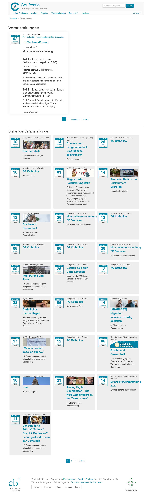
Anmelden (136, 13)
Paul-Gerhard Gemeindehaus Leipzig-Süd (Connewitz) (43, 37)
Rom (25, 387)
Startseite (13, 18)
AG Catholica (118, 141)
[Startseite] (16, 6)
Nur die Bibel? (31, 151)
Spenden (68, 487)
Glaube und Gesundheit (30, 226)
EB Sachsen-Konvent (36, 42)
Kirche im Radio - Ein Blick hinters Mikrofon (123, 182)
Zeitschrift (73, 13)
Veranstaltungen (58, 13)
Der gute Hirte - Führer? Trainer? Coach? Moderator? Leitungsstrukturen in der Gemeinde (36, 433)
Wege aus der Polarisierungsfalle (78, 181)
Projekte (44, 13)
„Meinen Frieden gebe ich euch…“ (33, 350)
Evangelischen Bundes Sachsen (78, 478)
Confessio (30, 5)
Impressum (37, 487)
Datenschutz (49, 487)
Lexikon (85, 13)
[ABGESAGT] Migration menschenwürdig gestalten (121, 315)
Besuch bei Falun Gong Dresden (77, 269)
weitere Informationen (31, 112)
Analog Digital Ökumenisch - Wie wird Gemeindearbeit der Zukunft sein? (79, 392)
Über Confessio (21, 13)
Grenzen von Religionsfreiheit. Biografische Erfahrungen (77, 148)
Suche (77, 487)
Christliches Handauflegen (31, 311)
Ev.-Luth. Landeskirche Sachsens (86, 482)
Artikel (34, 13)
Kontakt (59, 487)
